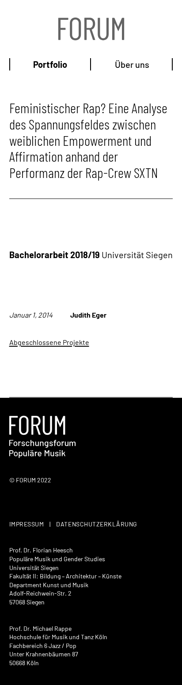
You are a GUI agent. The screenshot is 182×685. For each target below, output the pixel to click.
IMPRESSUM (26, 524)
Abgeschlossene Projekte (49, 342)
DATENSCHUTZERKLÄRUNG (96, 524)
